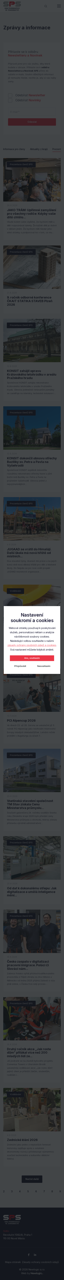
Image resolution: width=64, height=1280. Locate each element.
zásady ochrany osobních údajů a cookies (32, 645)
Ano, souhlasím (32, 658)
